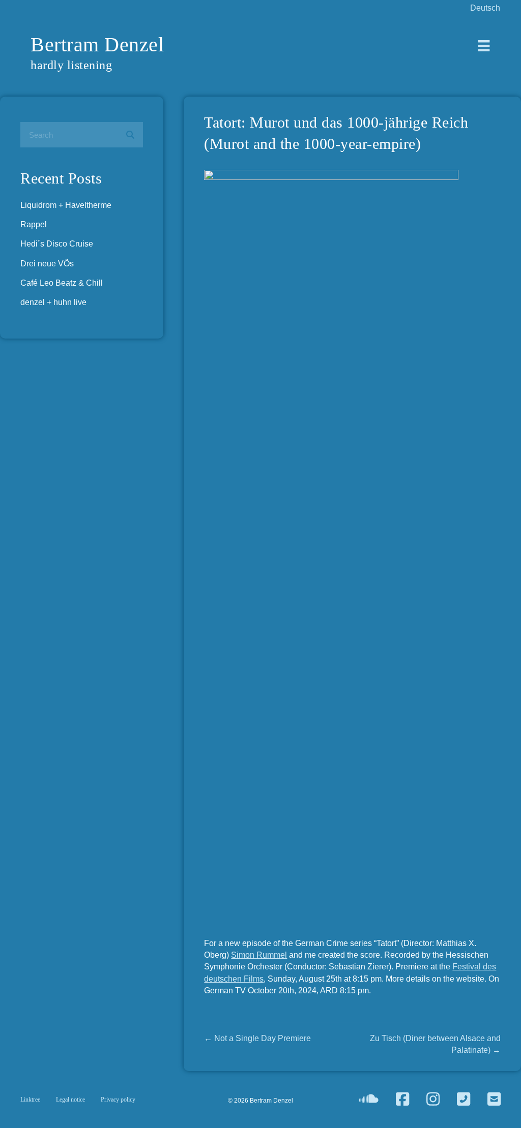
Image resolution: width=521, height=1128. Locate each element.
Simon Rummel (259, 955)
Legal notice (70, 1099)
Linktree (30, 1099)
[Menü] (484, 45)
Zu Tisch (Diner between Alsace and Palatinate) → (435, 1044)
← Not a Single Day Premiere (257, 1038)
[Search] (130, 134)
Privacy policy (118, 1099)
